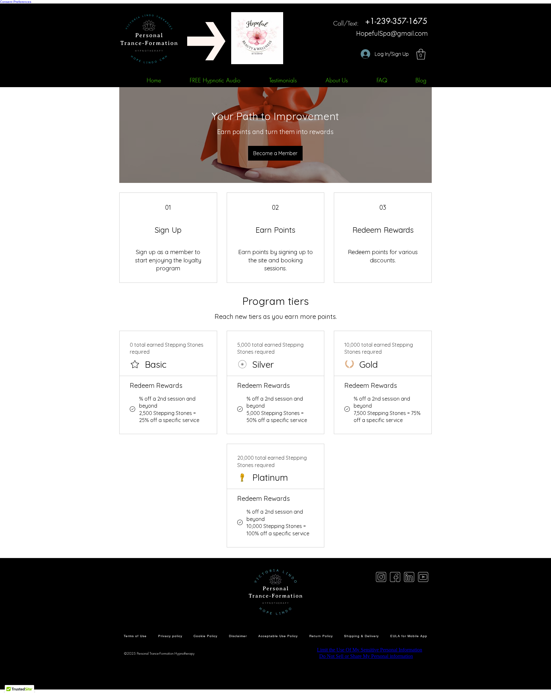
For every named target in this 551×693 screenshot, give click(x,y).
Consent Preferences (15, 2)
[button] (420, 54)
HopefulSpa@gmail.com (392, 33)
